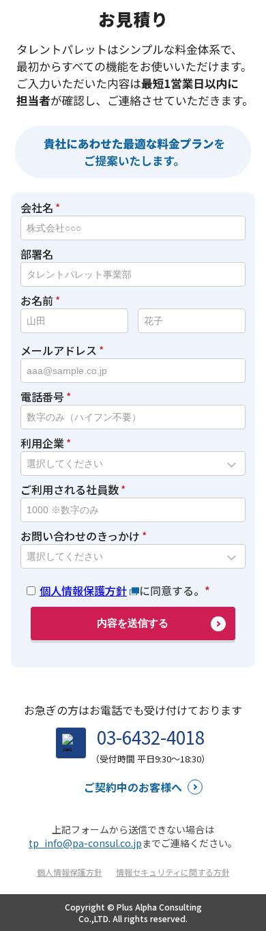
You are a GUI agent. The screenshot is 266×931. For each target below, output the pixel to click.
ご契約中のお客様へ (133, 787)
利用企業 (42, 443)
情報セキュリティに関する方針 (173, 872)
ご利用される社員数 (69, 489)
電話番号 (42, 396)
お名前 (36, 300)
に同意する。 (122, 590)
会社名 (36, 207)
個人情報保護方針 (83, 590)
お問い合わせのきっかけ (80, 536)
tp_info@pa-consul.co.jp (85, 843)
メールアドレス (58, 350)
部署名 (36, 254)
